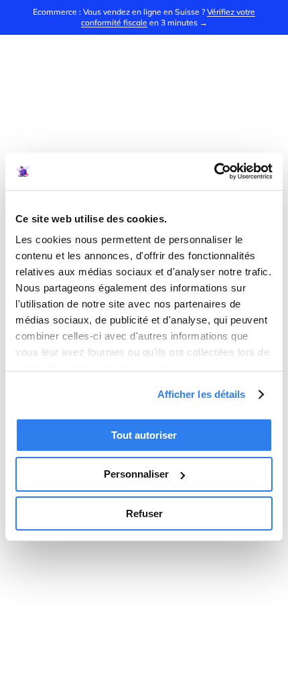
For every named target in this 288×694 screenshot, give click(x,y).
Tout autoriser (144, 434)
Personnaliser (136, 474)
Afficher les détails (201, 394)
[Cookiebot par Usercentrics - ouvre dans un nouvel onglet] (214, 171)
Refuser (144, 513)
